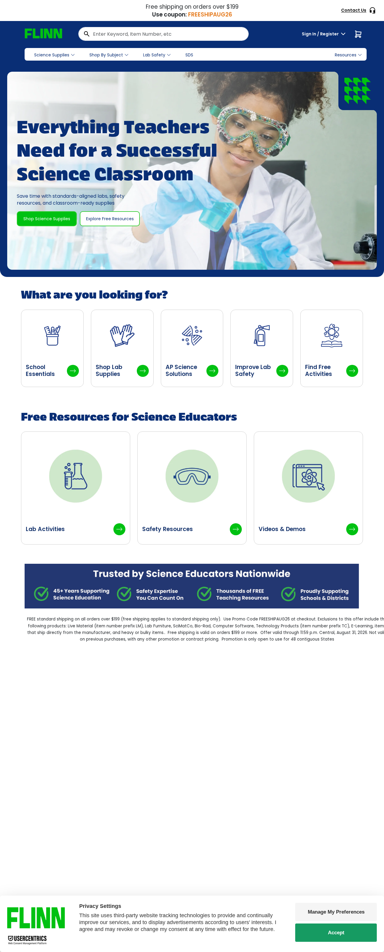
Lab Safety (154, 55)
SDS (189, 55)
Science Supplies (51, 55)
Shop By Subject (106, 55)
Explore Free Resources (110, 219)
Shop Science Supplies (46, 219)
